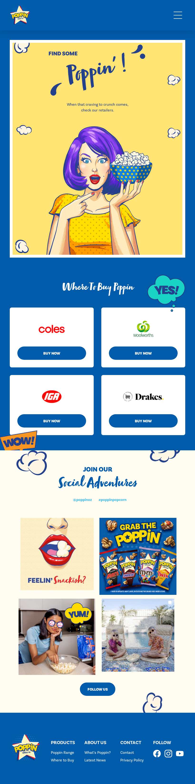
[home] (20, 15)
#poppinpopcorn (112, 499)
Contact (127, 752)
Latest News (95, 760)
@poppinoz (82, 499)
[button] (177, 15)
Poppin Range (62, 752)
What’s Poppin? (97, 752)
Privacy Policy (132, 760)
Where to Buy (62, 760)
